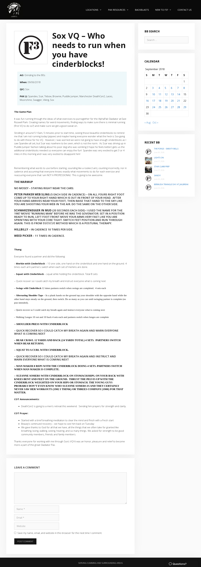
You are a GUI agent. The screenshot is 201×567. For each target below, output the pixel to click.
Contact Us (185, 9)
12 (166, 94)
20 (172, 100)
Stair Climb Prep (162, 166)
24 (153, 107)
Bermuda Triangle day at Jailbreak (171, 184)
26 (166, 107)
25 (159, 107)
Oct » (155, 122)
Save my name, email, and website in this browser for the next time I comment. (59, 532)
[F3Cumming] (14, 10)
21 (178, 100)
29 (184, 107)
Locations (92, 9)
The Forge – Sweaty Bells (166, 148)
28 (178, 107)
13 (172, 94)
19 (166, 100)
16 (147, 100)
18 (159, 100)
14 (178, 94)
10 (153, 94)
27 (172, 107)
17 (153, 100)
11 (159, 94)
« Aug (147, 122)
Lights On (159, 157)
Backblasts (142, 9)
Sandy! (157, 175)
